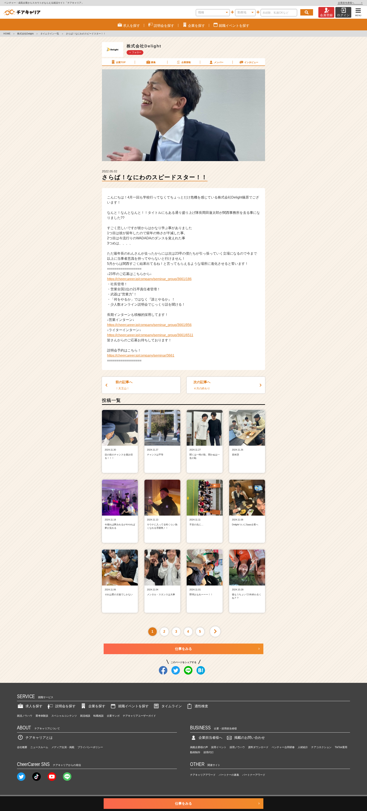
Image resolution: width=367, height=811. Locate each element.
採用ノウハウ (237, 747)
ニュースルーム (39, 747)
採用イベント (218, 747)
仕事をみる (183, 649)
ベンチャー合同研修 (283, 747)
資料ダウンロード (258, 747)
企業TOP (121, 62)
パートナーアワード (253, 774)
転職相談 (98, 715)
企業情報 (186, 62)
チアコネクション (321, 747)
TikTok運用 (341, 747)
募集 (153, 62)
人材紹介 (303, 747)
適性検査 (201, 706)
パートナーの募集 (229, 774)
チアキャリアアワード (203, 774)
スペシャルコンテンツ (64, 715)
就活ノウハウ (24, 715)
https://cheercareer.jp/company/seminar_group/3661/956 (149, 325)
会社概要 (22, 747)
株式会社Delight (25, 33)
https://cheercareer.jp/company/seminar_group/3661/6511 (150, 335)
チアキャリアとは (39, 737)
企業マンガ (113, 715)
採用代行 (208, 752)
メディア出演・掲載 (62, 747)
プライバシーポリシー (90, 747)
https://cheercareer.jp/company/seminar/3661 (140, 355)
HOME (6, 33)
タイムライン (171, 706)
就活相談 (85, 715)
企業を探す (96, 706)
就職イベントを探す (133, 706)
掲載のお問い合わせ (249, 737)
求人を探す (33, 706)
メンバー (218, 62)
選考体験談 (41, 715)
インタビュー (251, 62)
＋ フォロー (135, 52)
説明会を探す (65, 706)
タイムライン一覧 (49, 33)
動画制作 (195, 752)
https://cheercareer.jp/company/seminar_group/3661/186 (149, 279)
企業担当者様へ (350, 2)
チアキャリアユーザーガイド (139, 715)
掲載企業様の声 (199, 747)
